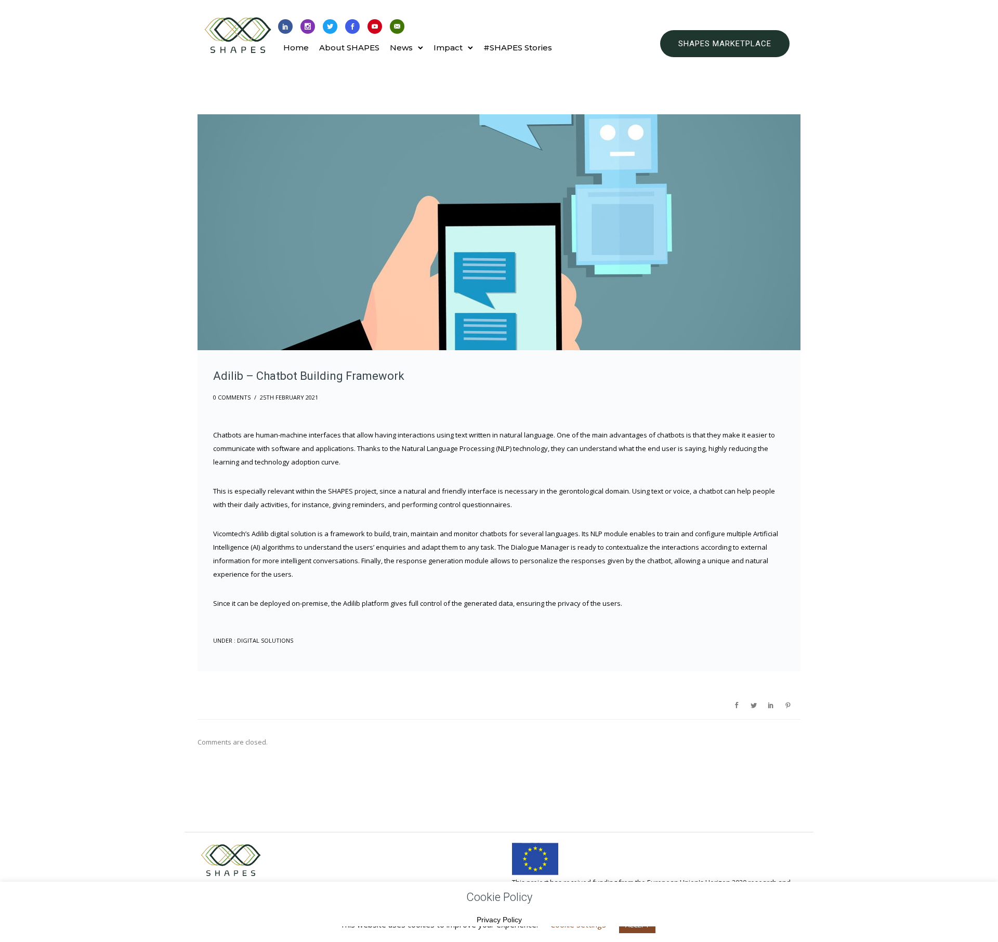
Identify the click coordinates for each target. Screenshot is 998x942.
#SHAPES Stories (517, 47)
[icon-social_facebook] (352, 27)
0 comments (232, 397)
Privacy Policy (499, 920)
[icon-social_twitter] (330, 27)
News (401, 47)
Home (296, 47)
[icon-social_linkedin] (285, 27)
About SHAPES (349, 47)
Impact (448, 47)
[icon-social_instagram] (307, 27)
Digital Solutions (264, 640)
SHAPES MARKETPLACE (724, 43)
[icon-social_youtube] (374, 27)
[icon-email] (397, 27)
